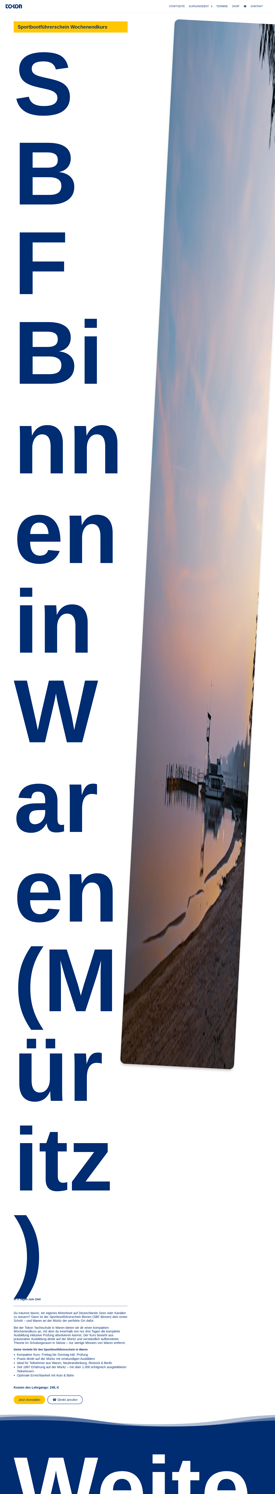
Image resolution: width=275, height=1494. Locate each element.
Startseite (177, 6)
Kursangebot (199, 6)
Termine (222, 6)
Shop (235, 6)
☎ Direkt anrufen (65, 1399)
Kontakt (257, 6)
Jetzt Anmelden (29, 1399)
